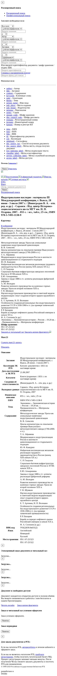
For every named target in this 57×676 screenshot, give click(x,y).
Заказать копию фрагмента (37, 332)
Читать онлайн (7, 605)
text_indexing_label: (14, 151)
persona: (9, 110)
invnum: (9, 122)
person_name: (12, 103)
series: (9, 112)
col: (7, 139)
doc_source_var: (13, 143)
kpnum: (9, 124)
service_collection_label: (16, 155)
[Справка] (28, 179)
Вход (3, 184)
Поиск (4, 169)
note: (8, 98)
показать (12, 163)
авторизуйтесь (28, 647)
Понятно (5, 621)
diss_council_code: (14, 117)
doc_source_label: (13, 146)
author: (9, 88)
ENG (3, 182)
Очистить (12, 169)
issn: (8, 131)
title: (8, 91)
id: (7, 136)
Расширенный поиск (15, 13)
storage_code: (12, 115)
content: (9, 93)
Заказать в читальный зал (12, 332)
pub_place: (11, 105)
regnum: (9, 120)
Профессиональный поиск (18, 15)
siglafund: (10, 141)
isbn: (8, 129)
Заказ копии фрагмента (27, 605)
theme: (9, 100)
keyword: (10, 96)
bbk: (8, 134)
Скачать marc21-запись (11, 342)
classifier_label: (12, 153)
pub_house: (11, 108)
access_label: (11, 158)
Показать (5, 347)
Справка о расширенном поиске (15, 73)
